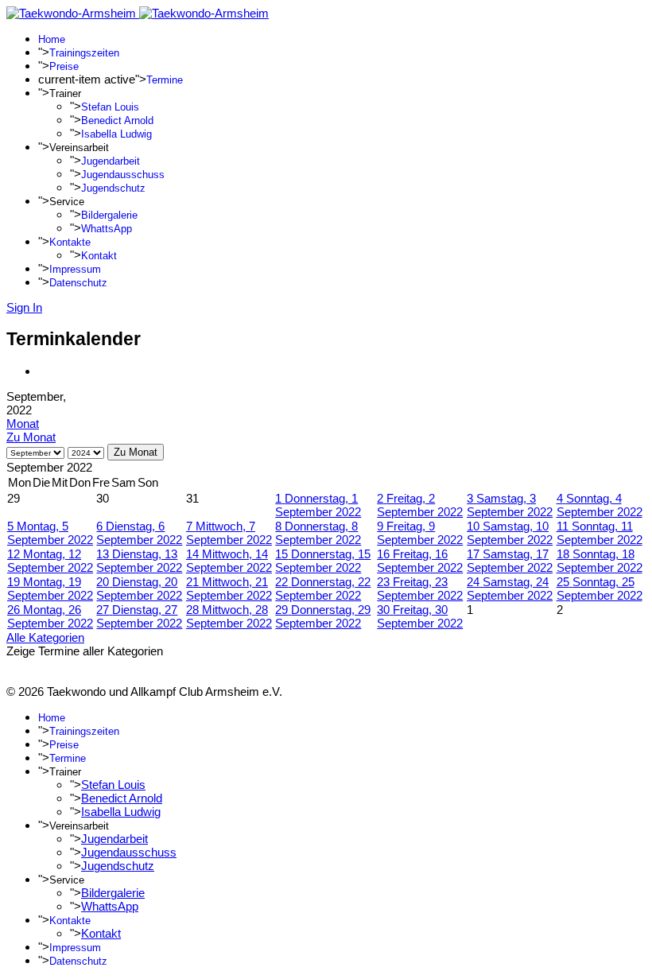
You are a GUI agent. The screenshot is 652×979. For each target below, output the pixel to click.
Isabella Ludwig (116, 134)
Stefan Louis (110, 107)
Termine (164, 80)
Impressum (75, 269)
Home (51, 39)
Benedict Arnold (117, 120)
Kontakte (70, 242)
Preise (64, 66)
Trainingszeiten (84, 53)
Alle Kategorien (45, 637)
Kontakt (99, 256)
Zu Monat (31, 437)
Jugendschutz (113, 188)
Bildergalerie (109, 215)
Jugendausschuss (123, 175)
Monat (22, 423)
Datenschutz (78, 283)
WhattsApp (106, 229)
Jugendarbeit (110, 161)
